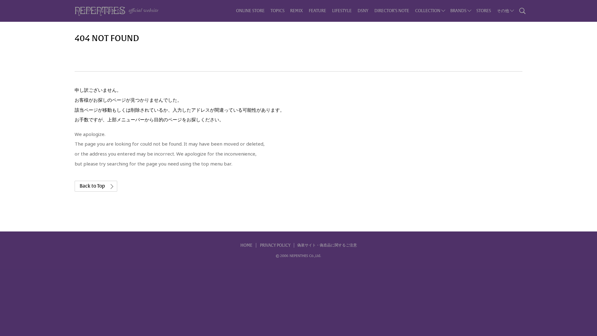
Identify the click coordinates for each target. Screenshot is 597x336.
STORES (483, 10)
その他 (503, 11)
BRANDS (458, 10)
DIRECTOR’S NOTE (391, 10)
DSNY (363, 10)
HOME (246, 245)
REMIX (296, 10)
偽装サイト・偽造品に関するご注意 (327, 245)
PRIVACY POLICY (275, 245)
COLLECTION (427, 10)
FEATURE (317, 10)
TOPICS (278, 10)
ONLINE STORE (250, 10)
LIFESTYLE (342, 10)
